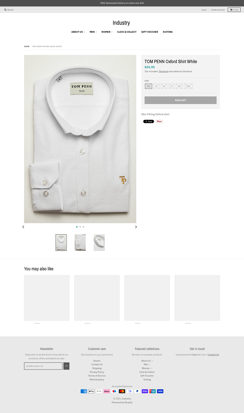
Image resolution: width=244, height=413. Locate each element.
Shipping (163, 71)
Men (146, 364)
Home (26, 46)
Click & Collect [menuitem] (126, 31)
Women (146, 368)
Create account (218, 9)
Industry (121, 23)
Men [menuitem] (92, 31)
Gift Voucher (147, 375)
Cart (235, 9)
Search (96, 360)
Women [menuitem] (105, 31)
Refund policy (97, 379)
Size (147, 81)
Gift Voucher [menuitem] (149, 31)
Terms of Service (97, 375)
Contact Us (97, 364)
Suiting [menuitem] (168, 31)
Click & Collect (147, 372)
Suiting (147, 379)
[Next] (136, 226)
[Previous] (23, 226)
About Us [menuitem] (77, 31)
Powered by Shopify (122, 402)
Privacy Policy (97, 372)
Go (66, 366)
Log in (204, 9)
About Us (146, 360)
